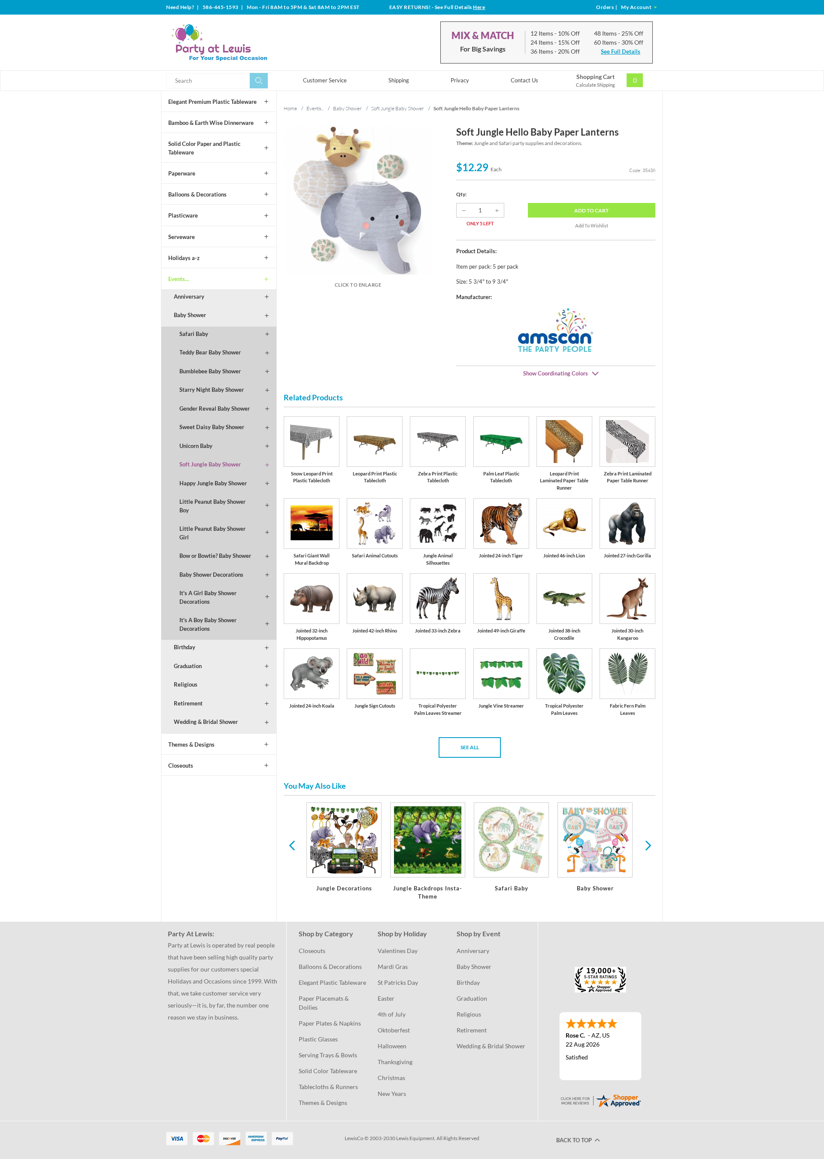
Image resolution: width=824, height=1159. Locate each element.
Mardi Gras (393, 966)
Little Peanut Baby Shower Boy (212, 506)
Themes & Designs (191, 744)
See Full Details (620, 51)
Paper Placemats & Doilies (324, 1003)
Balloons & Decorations (197, 194)
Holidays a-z (184, 257)
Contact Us (524, 80)
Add (591, 210)
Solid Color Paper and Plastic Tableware (204, 148)
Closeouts (180, 765)
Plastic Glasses (318, 1039)
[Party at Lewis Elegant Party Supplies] (240, 42)
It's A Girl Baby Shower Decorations (207, 597)
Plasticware (183, 215)
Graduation (188, 666)
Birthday (184, 647)
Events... (178, 278)
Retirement (188, 703)
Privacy (460, 80)
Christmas (391, 1077)
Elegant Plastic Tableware (332, 982)
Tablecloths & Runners (328, 1086)
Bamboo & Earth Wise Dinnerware (211, 122)
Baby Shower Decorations (211, 574)
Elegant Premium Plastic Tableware (212, 101)
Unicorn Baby (195, 445)
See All (469, 747)
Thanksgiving (395, 1061)
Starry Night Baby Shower (211, 389)
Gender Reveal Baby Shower (214, 408)
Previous (292, 845)
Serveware (181, 236)
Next (647, 845)
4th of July (392, 1014)
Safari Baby (193, 333)
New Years (392, 1093)
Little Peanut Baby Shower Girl (212, 533)
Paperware (181, 173)
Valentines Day (398, 950)
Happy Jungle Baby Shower (213, 483)
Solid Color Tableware (328, 1070)
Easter (386, 998)
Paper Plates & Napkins (330, 1023)
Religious (185, 684)
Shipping (398, 80)
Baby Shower (190, 315)
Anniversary (189, 296)
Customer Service (325, 80)
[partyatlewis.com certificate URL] (600, 1099)
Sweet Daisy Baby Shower (211, 427)
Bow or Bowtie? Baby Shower (215, 555)
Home (290, 108)
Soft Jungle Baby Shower (210, 464)
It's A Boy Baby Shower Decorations (207, 624)
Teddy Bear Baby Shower (210, 352)
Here (479, 7)
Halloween (392, 1046)
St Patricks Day (398, 982)
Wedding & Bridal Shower (206, 721)
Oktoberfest (394, 1030)
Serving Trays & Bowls (328, 1055)
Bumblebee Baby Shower (210, 371)
